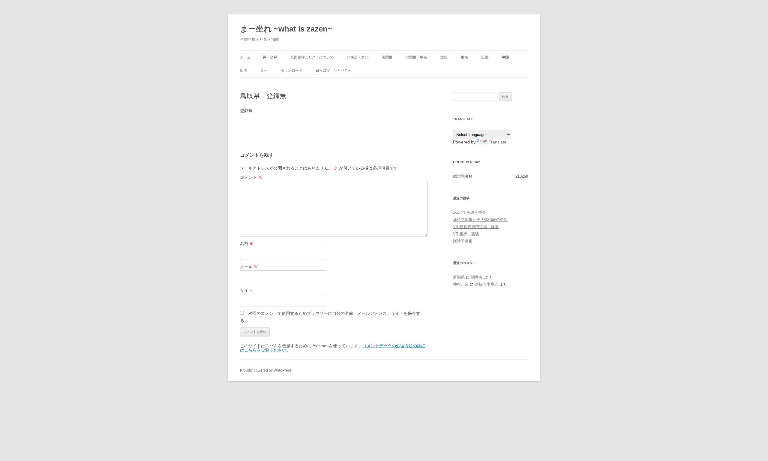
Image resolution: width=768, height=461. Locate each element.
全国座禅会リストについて (312, 57)
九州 (264, 70)
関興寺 (477, 277)
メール (249, 266)
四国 (243, 70)
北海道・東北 (357, 57)
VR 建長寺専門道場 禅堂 (476, 226)
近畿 (484, 57)
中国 (505, 57)
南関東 (387, 57)
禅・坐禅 (270, 57)
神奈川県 (461, 284)
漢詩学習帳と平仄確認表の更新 (480, 219)
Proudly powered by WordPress (266, 370)
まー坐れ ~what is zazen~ (286, 28)
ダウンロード (291, 70)
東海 (464, 57)
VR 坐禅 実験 (466, 234)
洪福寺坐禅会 (486, 284)
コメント (251, 177)
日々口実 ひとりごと (334, 70)
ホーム (245, 57)
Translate (497, 142)
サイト (246, 290)
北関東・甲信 (416, 57)
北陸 (444, 57)
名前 (247, 243)
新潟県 (459, 277)
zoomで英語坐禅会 (469, 212)
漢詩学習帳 (462, 241)
